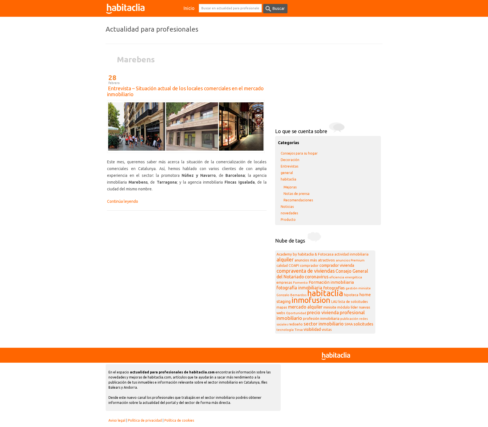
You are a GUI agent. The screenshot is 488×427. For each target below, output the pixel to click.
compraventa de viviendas (305, 271)
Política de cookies (179, 420)
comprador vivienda (336, 265)
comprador (309, 265)
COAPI (294, 265)
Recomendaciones (298, 200)
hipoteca (351, 295)
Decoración (290, 160)
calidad (282, 265)
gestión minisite (358, 288)
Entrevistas (289, 166)
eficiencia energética (345, 277)
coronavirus (316, 276)
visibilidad (312, 329)
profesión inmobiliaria (321, 318)
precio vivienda (323, 312)
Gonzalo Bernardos (291, 295)
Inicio (189, 8)
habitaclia (288, 179)
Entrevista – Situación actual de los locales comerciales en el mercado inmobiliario (185, 91)
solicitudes (363, 324)
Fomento (300, 282)
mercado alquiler (305, 306)
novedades (289, 213)
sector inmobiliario (324, 323)
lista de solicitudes (353, 301)
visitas (327, 329)
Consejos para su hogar (299, 153)
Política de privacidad (145, 420)
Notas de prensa (297, 193)
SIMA (349, 324)
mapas (281, 307)
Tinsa (299, 329)
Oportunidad (296, 313)
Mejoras (290, 187)
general (287, 173)
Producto (288, 219)
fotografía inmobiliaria (299, 287)
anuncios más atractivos (315, 260)
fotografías (334, 287)
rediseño (296, 324)
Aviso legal (116, 420)
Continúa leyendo (122, 201)
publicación (349, 318)
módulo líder (347, 307)
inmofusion (310, 300)
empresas (284, 282)
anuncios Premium (350, 260)
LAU (334, 301)
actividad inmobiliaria (351, 254)
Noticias (287, 206)
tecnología (285, 329)
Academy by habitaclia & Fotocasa (305, 254)
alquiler (285, 259)
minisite (329, 307)
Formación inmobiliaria (331, 282)
